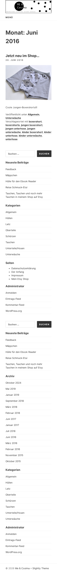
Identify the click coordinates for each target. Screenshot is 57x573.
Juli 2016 (10, 431)
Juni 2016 (11, 437)
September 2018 (15, 400)
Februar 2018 (13, 412)
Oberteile (11, 230)
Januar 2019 (12, 394)
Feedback (11, 169)
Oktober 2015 (13, 461)
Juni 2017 (11, 418)
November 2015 (14, 455)
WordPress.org (14, 310)
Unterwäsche (13, 117)
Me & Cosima (22, 568)
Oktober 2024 (13, 382)
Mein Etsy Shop (20, 278)
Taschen (10, 242)
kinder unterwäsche (30, 135)
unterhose (12, 139)
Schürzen (11, 236)
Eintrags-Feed (13, 298)
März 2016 (11, 443)
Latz (8, 224)
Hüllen (9, 218)
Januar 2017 (12, 425)
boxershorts (13, 125)
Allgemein (33, 114)
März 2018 (11, 406)
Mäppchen (11, 175)
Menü (9, 17)
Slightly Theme (40, 568)
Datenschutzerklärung (23, 268)
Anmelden (11, 292)
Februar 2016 (13, 449)
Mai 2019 (11, 388)
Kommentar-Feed (15, 304)
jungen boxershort (31, 125)
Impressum (17, 275)
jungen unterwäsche (20, 130)
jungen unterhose (16, 128)
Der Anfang (17, 271)
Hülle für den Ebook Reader (21, 181)
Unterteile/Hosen (15, 248)
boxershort (35, 121)
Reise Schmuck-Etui (16, 187)
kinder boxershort (32, 132)
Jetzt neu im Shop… (22, 56)
